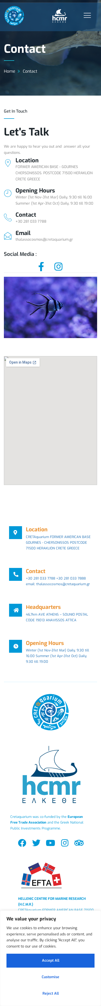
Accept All (50, 960)
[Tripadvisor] (79, 843)
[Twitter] (36, 843)
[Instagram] (64, 843)
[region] (50, 958)
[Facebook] (21, 843)
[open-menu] (86, 15)
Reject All (50, 993)
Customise (50, 977)
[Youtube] (50, 843)
